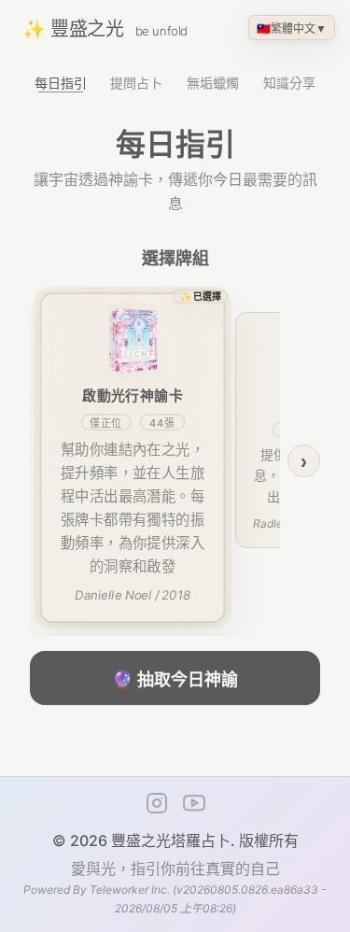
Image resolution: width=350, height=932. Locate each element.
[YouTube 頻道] (194, 803)
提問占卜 (136, 83)
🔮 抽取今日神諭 (175, 680)
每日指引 (61, 83)
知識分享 (289, 83)
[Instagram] (157, 803)
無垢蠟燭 (213, 83)
